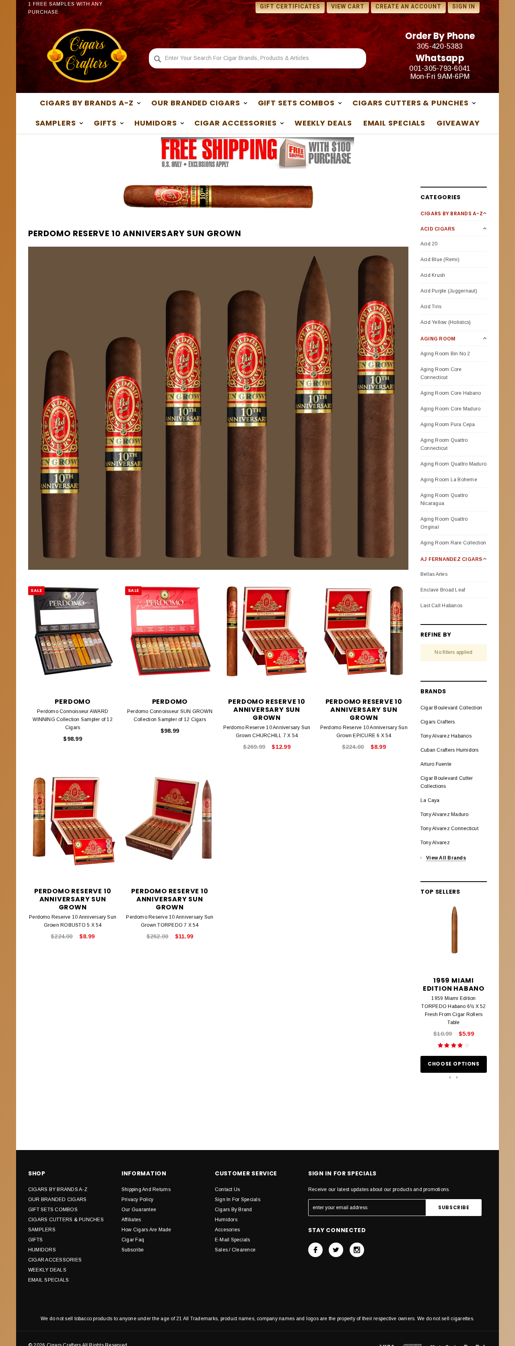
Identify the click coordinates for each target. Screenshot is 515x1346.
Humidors (226, 1219)
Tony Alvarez (435, 842)
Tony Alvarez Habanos (446, 736)
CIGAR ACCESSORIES (55, 1260)
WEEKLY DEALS (323, 123)
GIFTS (35, 1240)
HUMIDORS (42, 1250)
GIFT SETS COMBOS (53, 1209)
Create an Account (408, 6)
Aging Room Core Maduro (450, 409)
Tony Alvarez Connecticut (449, 828)
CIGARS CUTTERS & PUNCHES (66, 1219)
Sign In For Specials (237, 1199)
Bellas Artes (433, 574)
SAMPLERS (42, 1230)
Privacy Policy (137, 1199)
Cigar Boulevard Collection (451, 708)
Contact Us (227, 1189)
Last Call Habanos (441, 605)
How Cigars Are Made (146, 1230)
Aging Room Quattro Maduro (453, 464)
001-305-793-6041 (439, 68)
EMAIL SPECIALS (394, 123)
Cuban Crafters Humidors (449, 750)
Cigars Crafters (437, 722)
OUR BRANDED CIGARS (57, 1199)
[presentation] (450, 1077)
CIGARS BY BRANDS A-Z (57, 1189)
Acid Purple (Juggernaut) (448, 291)
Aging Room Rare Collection (453, 543)
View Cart (348, 6)
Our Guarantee (139, 1209)
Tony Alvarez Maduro (444, 814)
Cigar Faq (133, 1240)
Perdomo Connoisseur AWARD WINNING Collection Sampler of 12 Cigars (73, 719)
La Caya (430, 800)
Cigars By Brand (233, 1209)
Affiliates (131, 1219)
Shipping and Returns (146, 1189)
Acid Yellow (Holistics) (445, 322)
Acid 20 (429, 244)
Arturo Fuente (435, 764)
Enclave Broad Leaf (442, 590)
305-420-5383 (440, 46)
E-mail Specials (232, 1240)
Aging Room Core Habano (450, 393)
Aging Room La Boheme (448, 479)
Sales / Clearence (235, 1250)
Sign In (463, 6)
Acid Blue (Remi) (439, 259)
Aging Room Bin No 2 (445, 354)
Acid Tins (430, 306)
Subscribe (133, 1250)
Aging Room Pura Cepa (447, 424)
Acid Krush (432, 275)
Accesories (227, 1230)
